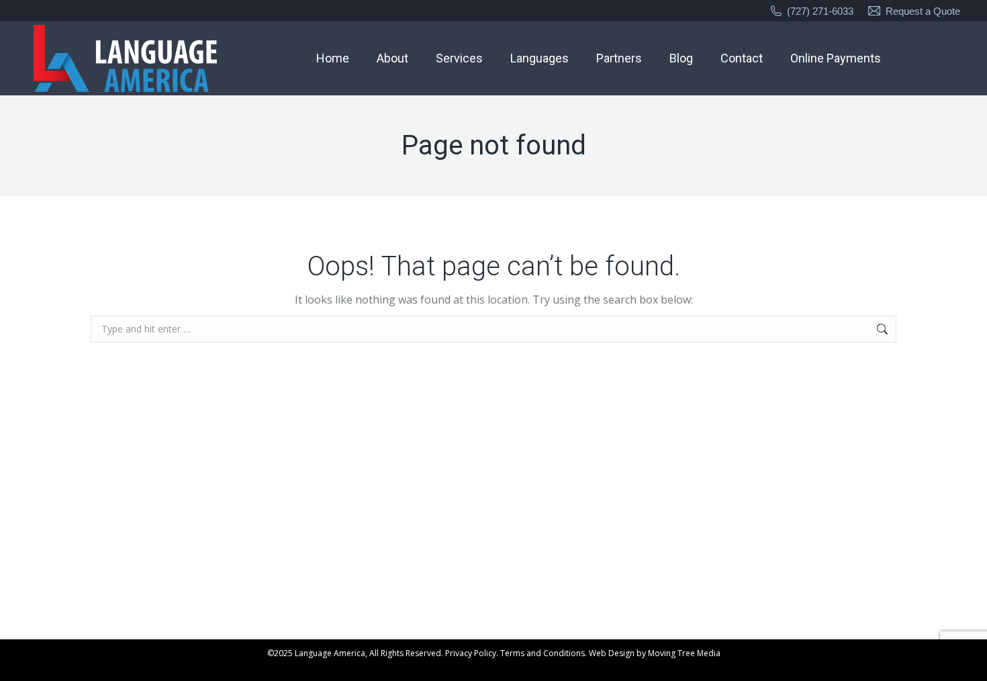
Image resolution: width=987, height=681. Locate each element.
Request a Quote (923, 11)
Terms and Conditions (542, 653)
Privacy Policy (470, 653)
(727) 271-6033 (820, 11)
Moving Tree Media (684, 653)
